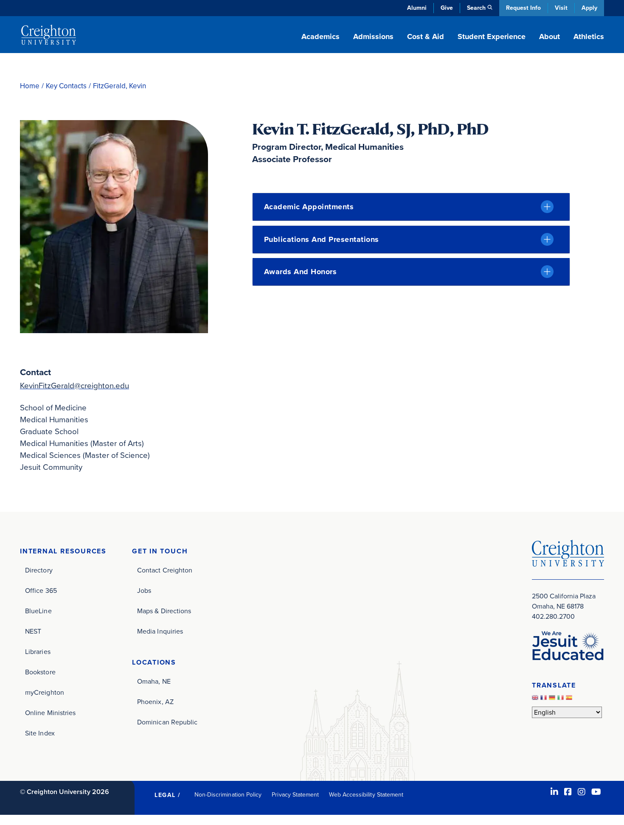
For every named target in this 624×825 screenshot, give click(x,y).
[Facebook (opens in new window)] (568, 792)
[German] (553, 699)
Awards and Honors (300, 271)
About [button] (549, 36)
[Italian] (561, 699)
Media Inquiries (160, 631)
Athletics (588, 36)
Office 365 (41, 590)
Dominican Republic (167, 722)
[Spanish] (570, 699)
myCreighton (44, 692)
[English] (536, 699)
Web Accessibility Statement (366, 794)
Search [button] (476, 7)
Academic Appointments (309, 206)
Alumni (417, 7)
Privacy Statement (295, 794)
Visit (561, 7)
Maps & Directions (164, 611)
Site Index (40, 733)
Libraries (38, 652)
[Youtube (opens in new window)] (596, 792)
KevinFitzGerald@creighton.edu (74, 385)
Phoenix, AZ (155, 702)
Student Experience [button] (492, 36)
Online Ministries (50, 713)
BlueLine (38, 611)
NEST (33, 631)
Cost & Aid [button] (425, 36)
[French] (544, 699)
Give (447, 7)
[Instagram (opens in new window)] (581, 792)
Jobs (144, 590)
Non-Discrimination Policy (228, 794)
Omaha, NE (154, 681)
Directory (39, 570)
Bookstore (40, 672)
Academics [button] (320, 36)
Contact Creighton (164, 570)
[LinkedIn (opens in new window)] (554, 792)
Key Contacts (66, 85)
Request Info (523, 7)
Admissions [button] (373, 36)
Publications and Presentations (321, 239)
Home (29, 85)
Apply (589, 7)
